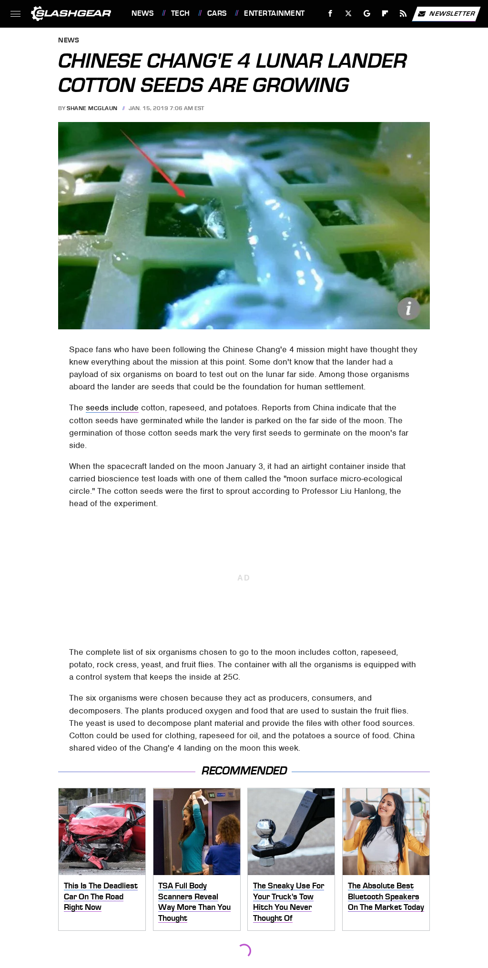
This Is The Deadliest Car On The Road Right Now (101, 896)
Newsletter (452, 13)
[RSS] (403, 13)
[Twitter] (349, 13)
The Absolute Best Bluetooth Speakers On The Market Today (386, 896)
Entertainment (274, 13)
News (142, 13)
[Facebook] (330, 13)
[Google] (367, 13)
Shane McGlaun (92, 108)
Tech (180, 13)
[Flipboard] (385, 13)
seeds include (112, 407)
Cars (217, 13)
